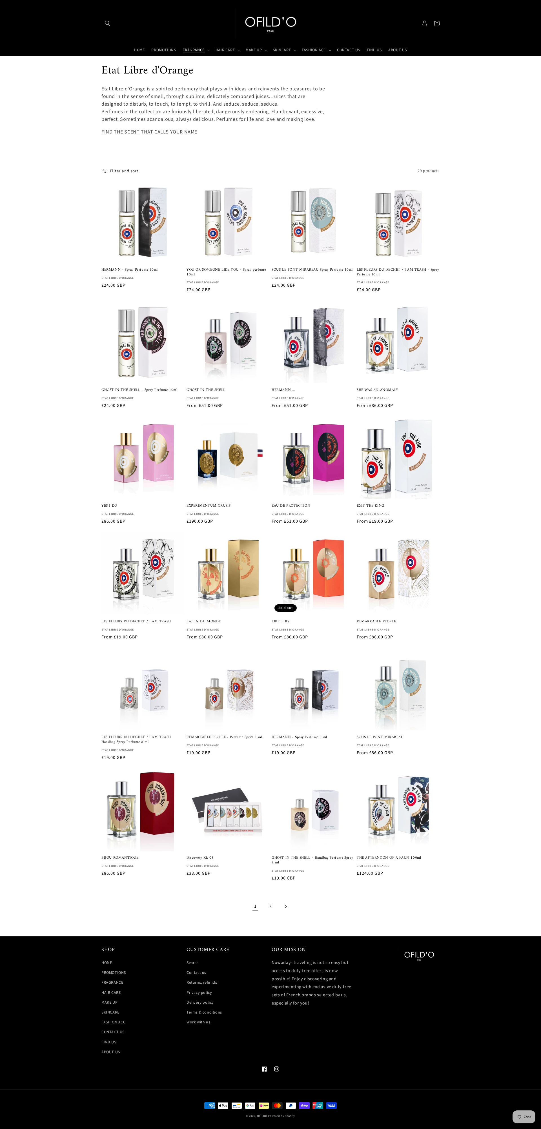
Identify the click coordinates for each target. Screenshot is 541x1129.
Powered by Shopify (281, 1116)
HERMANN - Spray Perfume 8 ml (299, 737)
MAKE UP (109, 1002)
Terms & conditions (204, 1012)
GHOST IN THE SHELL (206, 390)
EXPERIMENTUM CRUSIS (208, 506)
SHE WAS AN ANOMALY (377, 390)
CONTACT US (113, 1032)
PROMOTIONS (113, 973)
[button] (107, 23)
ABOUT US (110, 1052)
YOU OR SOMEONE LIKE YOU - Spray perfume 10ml (226, 272)
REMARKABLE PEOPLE (376, 621)
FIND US (108, 1042)
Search (193, 963)
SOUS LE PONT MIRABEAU (380, 737)
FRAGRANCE (112, 982)
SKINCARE (110, 1012)
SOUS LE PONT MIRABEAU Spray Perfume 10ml (312, 270)
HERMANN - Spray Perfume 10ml (129, 270)
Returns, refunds (202, 982)
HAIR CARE (111, 993)
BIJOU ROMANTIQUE (120, 858)
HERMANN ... (283, 390)
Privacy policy (199, 993)
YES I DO (109, 506)
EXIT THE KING (370, 506)
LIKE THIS (280, 621)
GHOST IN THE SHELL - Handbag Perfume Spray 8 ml (312, 860)
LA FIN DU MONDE (204, 621)
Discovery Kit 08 (200, 858)
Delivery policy (200, 1002)
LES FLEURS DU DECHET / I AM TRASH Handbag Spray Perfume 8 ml (136, 740)
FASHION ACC (113, 1022)
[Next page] (286, 906)
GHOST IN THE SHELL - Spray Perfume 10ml (139, 390)
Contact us (196, 973)
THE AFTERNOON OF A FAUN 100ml (389, 858)
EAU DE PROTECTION (291, 506)
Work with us (198, 1022)
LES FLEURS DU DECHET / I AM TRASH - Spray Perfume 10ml (398, 272)
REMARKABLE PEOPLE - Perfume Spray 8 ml (224, 737)
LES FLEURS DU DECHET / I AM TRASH (136, 621)
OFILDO (262, 1116)
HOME (106, 963)
